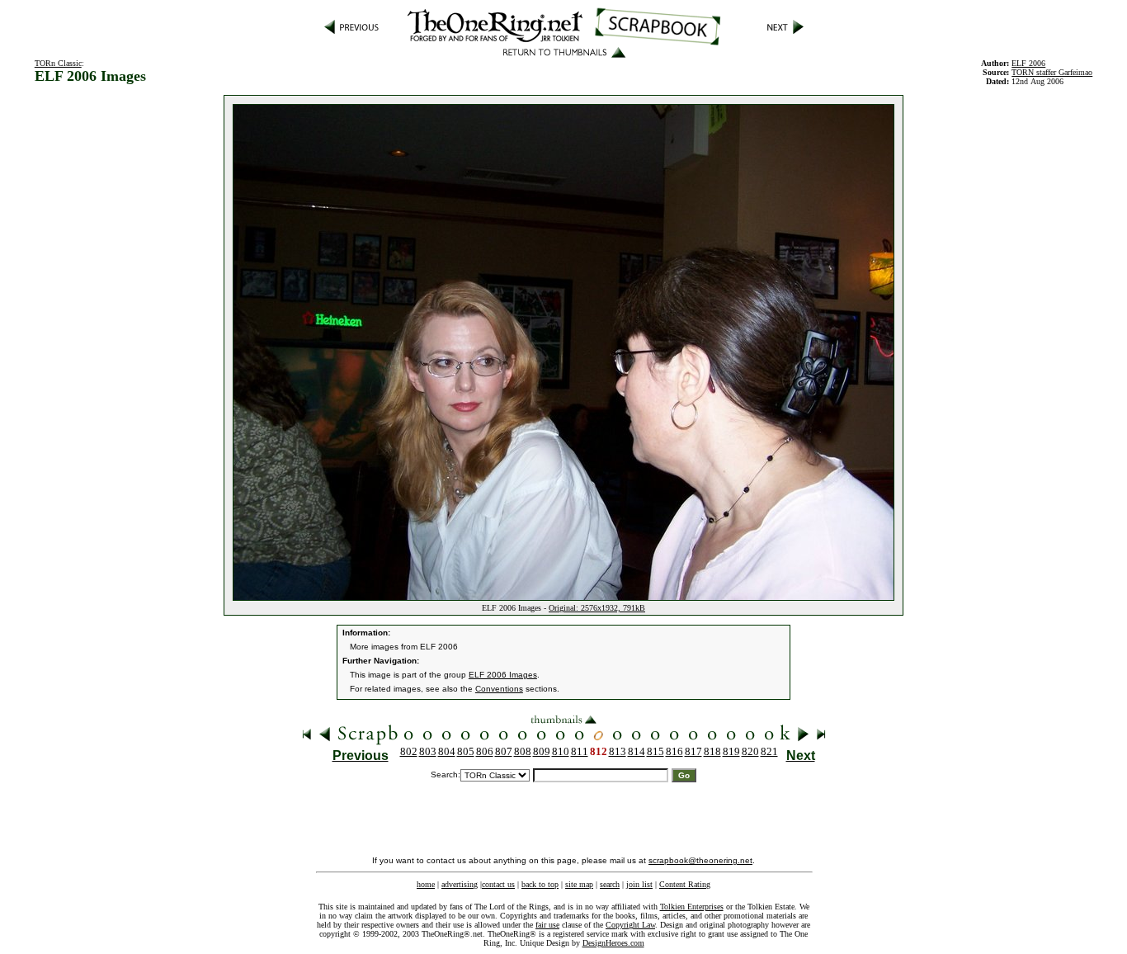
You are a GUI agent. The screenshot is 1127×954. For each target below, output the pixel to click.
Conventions (499, 688)
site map (579, 884)
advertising (459, 884)
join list (639, 884)
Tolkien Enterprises (692, 906)
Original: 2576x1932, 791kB (597, 607)
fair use (547, 924)
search (610, 884)
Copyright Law (630, 924)
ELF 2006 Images (503, 674)
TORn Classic (58, 63)
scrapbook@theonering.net (700, 860)
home (426, 884)
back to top (540, 884)
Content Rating (684, 884)
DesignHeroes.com (613, 942)
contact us (498, 884)
